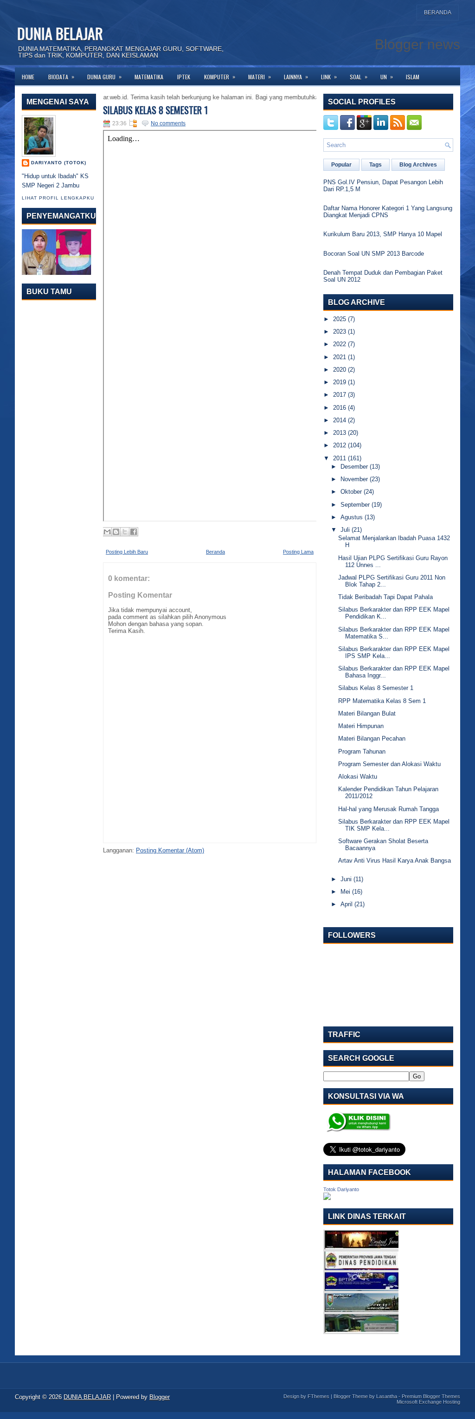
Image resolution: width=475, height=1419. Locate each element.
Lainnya (296, 76)
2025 (339, 319)
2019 (339, 382)
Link (329, 76)
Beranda (437, 12)
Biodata (61, 76)
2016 (339, 407)
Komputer (219, 76)
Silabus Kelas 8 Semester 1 (155, 110)
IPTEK (183, 77)
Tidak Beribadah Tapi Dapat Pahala (385, 596)
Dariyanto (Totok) (58, 162)
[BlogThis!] (116, 531)
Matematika (149, 77)
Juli (345, 529)
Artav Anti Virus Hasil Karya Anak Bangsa (394, 860)
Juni (346, 879)
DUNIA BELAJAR (60, 33)
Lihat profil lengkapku (58, 197)
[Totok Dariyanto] (327, 1197)
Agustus (351, 517)
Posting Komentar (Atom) (170, 850)
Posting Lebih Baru (127, 552)
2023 (339, 331)
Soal (358, 76)
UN (386, 76)
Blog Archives (418, 164)
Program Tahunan (361, 751)
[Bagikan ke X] (124, 531)
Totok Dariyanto (341, 1189)
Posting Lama (298, 552)
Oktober (351, 491)
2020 (339, 369)
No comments (168, 123)
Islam (412, 77)
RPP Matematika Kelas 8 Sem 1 (382, 700)
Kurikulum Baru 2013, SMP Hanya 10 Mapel (382, 234)
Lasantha (386, 1396)
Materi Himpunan (361, 725)
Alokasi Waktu (357, 776)
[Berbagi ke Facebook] (133, 531)
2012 (339, 445)
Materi (259, 76)
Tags (375, 164)
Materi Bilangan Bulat (367, 713)
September (355, 504)
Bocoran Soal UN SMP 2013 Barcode (373, 253)
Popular (341, 164)
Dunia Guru (104, 76)
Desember (354, 466)
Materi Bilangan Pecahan (371, 738)
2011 (339, 458)
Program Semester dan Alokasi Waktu (389, 764)
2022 (339, 344)
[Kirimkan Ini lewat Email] (107, 531)
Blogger (159, 1396)
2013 (339, 432)
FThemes (318, 1396)
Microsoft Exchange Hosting (428, 1402)
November (354, 479)
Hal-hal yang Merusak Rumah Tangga (388, 809)
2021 (339, 357)
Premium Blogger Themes (431, 1396)
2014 (339, 420)
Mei (345, 891)
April (346, 904)
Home (28, 77)
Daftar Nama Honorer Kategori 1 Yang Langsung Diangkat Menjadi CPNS (387, 212)
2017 (339, 394)
